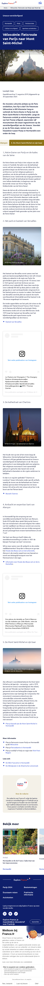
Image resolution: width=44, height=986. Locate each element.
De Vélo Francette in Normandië (17, 763)
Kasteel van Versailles (14, 322)
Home (6, 8)
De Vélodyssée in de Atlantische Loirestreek (22, 766)
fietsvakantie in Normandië (21, 747)
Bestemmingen (30, 887)
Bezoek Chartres (12, 493)
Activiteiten (8, 897)
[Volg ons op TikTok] (16, 914)
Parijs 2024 (7, 887)
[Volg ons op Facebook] (10, 914)
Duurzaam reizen (10, 892)
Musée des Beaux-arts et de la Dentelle (20, 551)
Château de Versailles (35, 392)
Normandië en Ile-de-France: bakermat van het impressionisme (19, 862)
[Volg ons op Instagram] (5, 914)
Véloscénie (14, 744)
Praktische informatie (28, 893)
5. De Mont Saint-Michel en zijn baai (26, 142)
